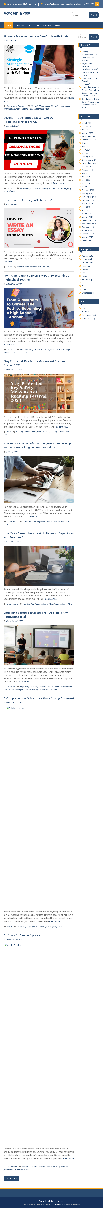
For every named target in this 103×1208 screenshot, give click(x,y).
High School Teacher (56, 349)
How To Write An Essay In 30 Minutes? (28, 200)
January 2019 (87, 217)
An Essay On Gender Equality (22, 935)
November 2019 (89, 196)
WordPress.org (88, 318)
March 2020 (87, 186)
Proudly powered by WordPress (36, 1204)
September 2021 (89, 139)
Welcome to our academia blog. (65, 4)
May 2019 (86, 207)
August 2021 (87, 143)
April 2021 (86, 153)
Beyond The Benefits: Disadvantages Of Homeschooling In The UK (90, 69)
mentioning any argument (28, 926)
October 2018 (88, 227)
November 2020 (89, 163)
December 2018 (89, 220)
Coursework (12, 106)
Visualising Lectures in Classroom (43, 689)
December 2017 (89, 240)
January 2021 (87, 156)
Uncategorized (88, 292)
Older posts (11, 1178)
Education (19, 25)
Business (47, 25)
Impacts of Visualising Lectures (33, 686)
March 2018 (87, 230)
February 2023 (88, 126)
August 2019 (87, 203)
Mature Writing (53, 521)
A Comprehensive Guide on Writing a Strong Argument (39, 698)
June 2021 (86, 146)
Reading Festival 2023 (40, 431)
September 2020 (89, 166)
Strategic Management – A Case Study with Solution (37, 36)
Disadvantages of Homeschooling (34, 188)
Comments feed (89, 315)
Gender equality (52, 1166)
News (57, 25)
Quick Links (89, 4)
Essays (9, 266)
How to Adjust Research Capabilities (38, 604)
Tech (29, 25)
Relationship (12, 1166)
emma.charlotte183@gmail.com (21, 4)
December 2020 (89, 160)
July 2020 (86, 173)
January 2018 (87, 237)
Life (37, 25)
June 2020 (86, 176)
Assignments (87, 256)
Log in (84, 308)
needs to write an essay (27, 266)
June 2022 (86, 129)
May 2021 (86, 149)
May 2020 (86, 180)
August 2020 (87, 170)
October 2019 (88, 200)
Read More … (59, 183)
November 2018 (89, 223)
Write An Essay (44, 266)
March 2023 (87, 123)
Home (8, 25)
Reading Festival (23, 431)
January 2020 (87, 193)
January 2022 (87, 133)
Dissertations (12, 521)
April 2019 (86, 210)
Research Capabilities (63, 604)
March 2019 (87, 213)
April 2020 (86, 183)
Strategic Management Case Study (35, 109)
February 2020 (88, 190)
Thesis (9, 926)
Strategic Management (40, 106)
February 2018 (88, 233)
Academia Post (17, 13)
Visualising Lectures (20, 689)
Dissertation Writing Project (34, 521)
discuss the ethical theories (33, 1166)
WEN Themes (74, 1204)
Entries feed (87, 311)
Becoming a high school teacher (33, 349)
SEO (83, 282)
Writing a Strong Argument (51, 926)
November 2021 (89, 136)
